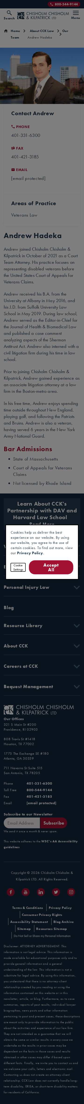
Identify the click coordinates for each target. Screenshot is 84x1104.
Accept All (51, 567)
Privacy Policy (30, 552)
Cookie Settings (18, 567)
